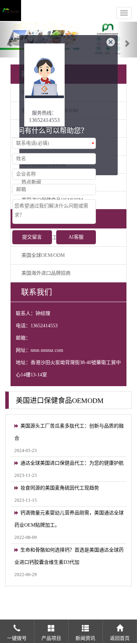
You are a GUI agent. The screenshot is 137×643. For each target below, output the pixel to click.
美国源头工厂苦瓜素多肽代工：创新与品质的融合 (69, 432)
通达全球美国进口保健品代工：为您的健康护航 (72, 463)
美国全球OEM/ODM (43, 255)
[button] (10, 39)
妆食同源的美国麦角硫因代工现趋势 (59, 488)
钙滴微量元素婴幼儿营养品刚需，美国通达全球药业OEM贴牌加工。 (69, 519)
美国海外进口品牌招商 (46, 273)
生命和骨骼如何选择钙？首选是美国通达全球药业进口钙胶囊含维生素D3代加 (69, 556)
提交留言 (32, 237)
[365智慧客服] (44, 84)
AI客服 (76, 237)
